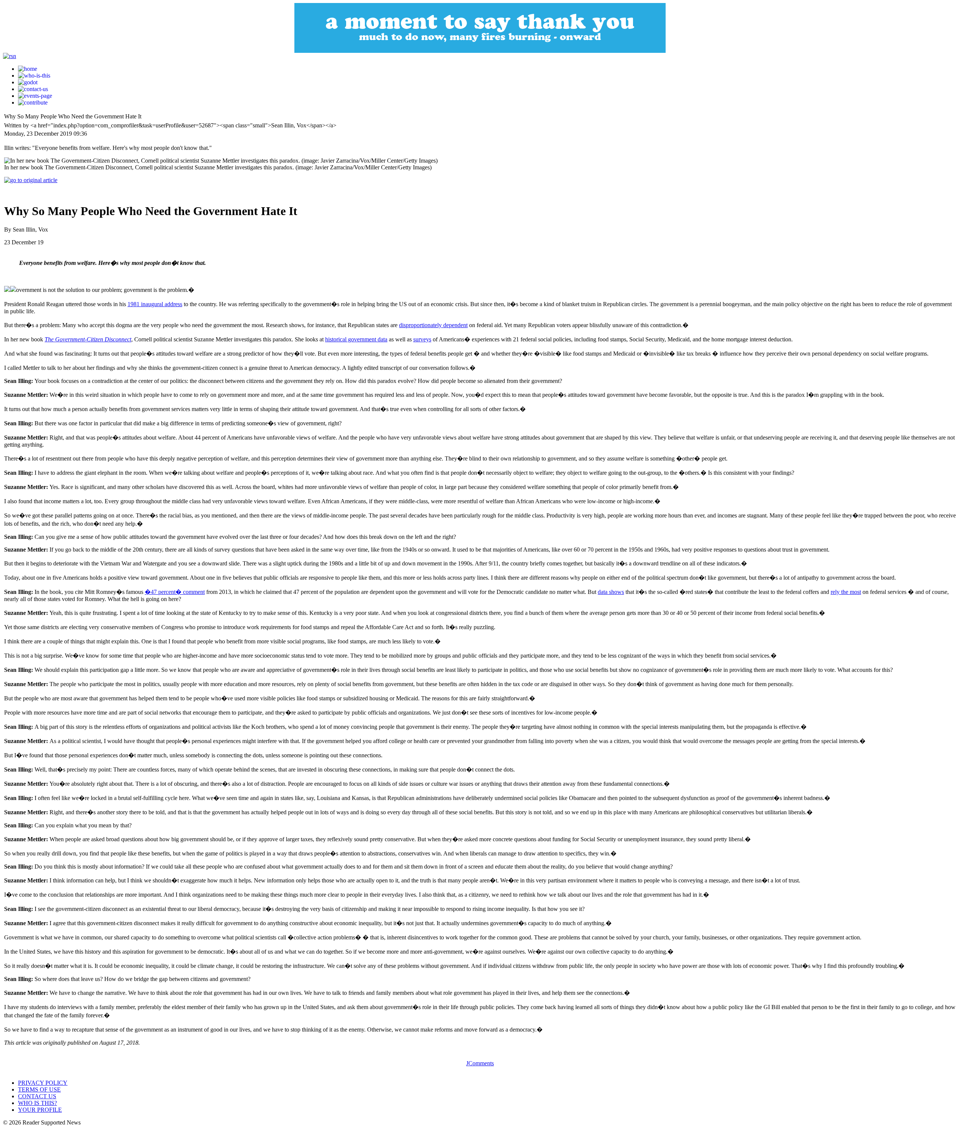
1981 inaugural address (155, 304)
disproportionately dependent (433, 325)
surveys (422, 339)
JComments (480, 1063)
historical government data (356, 339)
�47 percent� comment (175, 592)
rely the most (846, 592)
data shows (611, 592)
